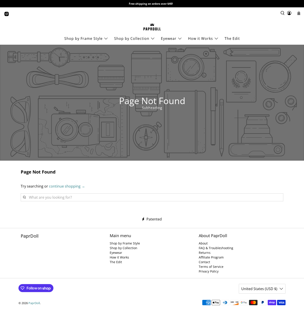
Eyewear (168, 38)
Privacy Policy (209, 271)
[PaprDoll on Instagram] (7, 15)
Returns (205, 252)
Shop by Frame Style (83, 38)
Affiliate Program (211, 257)
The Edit (232, 38)
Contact (204, 262)
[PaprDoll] (152, 26)
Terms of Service (211, 267)
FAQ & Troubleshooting (216, 248)
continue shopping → (67, 186)
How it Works (119, 257)
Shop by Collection (131, 38)
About (203, 243)
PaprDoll (34, 303)
